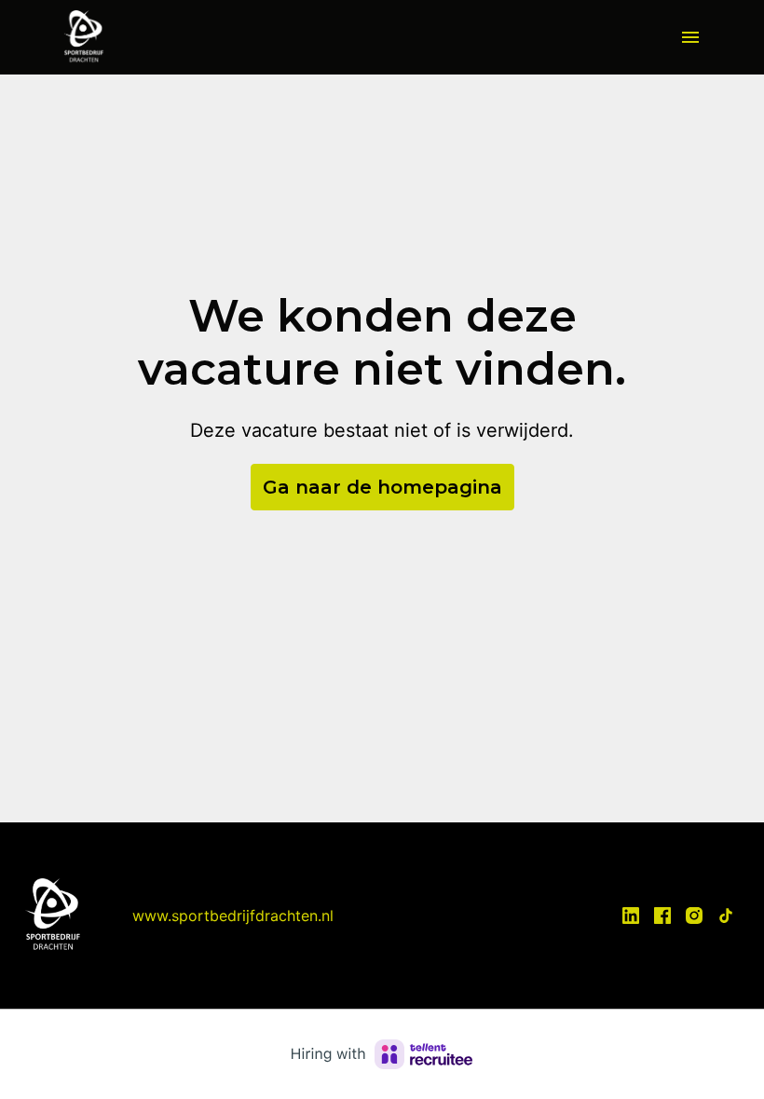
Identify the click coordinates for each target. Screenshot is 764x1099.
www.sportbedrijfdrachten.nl (233, 915)
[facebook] (662, 915)
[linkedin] (631, 915)
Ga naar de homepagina (382, 487)
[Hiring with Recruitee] (382, 1054)
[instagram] (694, 915)
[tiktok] (726, 915)
